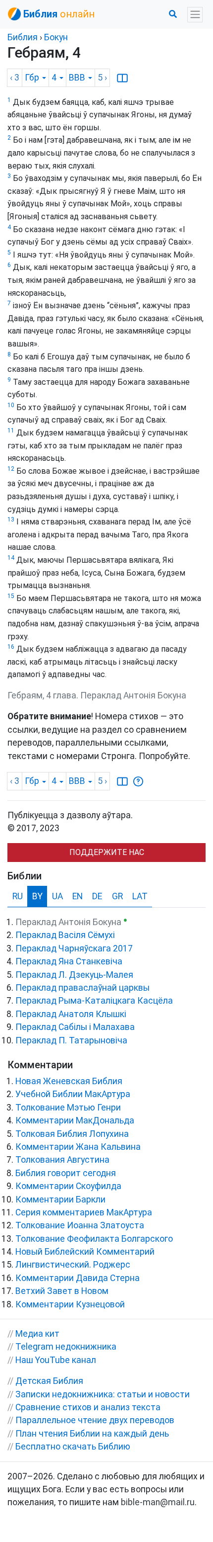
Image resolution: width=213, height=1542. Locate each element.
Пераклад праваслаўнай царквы (82, 988)
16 (10, 646)
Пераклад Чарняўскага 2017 (74, 948)
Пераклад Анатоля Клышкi (70, 1014)
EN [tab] (77, 896)
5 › (102, 78)
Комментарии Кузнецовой (70, 1304)
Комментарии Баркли (60, 1199)
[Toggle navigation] (195, 14)
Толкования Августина (62, 1160)
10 (10, 405)
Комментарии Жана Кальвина (78, 1147)
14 (10, 557)
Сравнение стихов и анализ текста (87, 1407)
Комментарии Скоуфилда (68, 1186)
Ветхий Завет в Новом (61, 1291)
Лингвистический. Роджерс (72, 1265)
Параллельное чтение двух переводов (94, 1420)
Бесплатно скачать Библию (72, 1447)
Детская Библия (49, 1381)
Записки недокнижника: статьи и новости (102, 1394)
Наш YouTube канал (55, 1360)
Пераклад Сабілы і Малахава (75, 1027)
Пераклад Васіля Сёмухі (65, 935)
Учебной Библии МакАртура (72, 1094)
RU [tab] (17, 896)
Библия (22, 37)
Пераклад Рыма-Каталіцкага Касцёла (94, 1001)
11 (10, 430)
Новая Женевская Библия (68, 1081)
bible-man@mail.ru (158, 1502)
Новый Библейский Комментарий (85, 1252)
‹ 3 (14, 78)
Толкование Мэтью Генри (68, 1108)
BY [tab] (37, 896)
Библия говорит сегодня (65, 1173)
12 (10, 468)
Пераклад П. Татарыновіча (71, 1040)
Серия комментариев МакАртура (83, 1212)
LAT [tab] (140, 896)
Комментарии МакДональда (74, 1120)
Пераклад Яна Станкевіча (68, 961)
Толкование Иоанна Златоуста (79, 1225)
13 (10, 519)
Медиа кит (37, 1334)
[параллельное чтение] (122, 77)
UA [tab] (57, 896)
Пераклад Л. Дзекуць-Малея (74, 975)
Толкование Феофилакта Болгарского (94, 1239)
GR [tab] (117, 896)
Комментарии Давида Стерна (77, 1278)
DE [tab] (97, 896)
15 (10, 596)
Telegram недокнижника (65, 1347)
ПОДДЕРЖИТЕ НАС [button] (106, 852)
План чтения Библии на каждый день (92, 1434)
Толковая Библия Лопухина (72, 1134)
